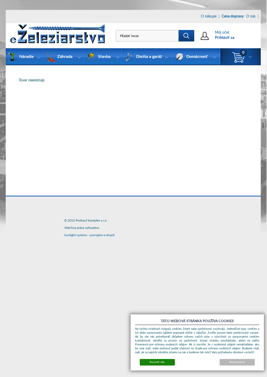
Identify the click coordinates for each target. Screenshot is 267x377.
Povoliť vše (157, 362)
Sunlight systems (75, 235)
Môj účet (222, 32)
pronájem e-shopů (102, 235)
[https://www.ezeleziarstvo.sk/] (57, 35)
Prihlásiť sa (224, 38)
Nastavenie (237, 362)
